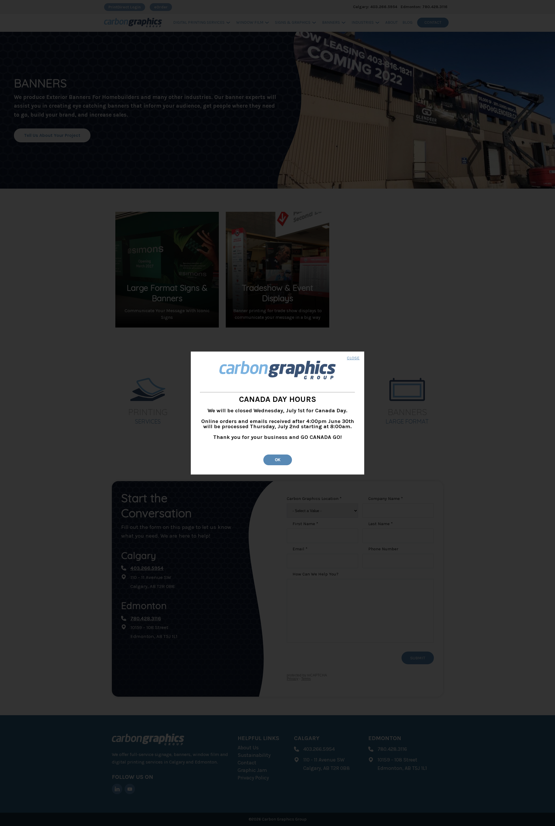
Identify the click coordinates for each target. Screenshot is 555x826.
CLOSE (353, 358)
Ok (277, 460)
